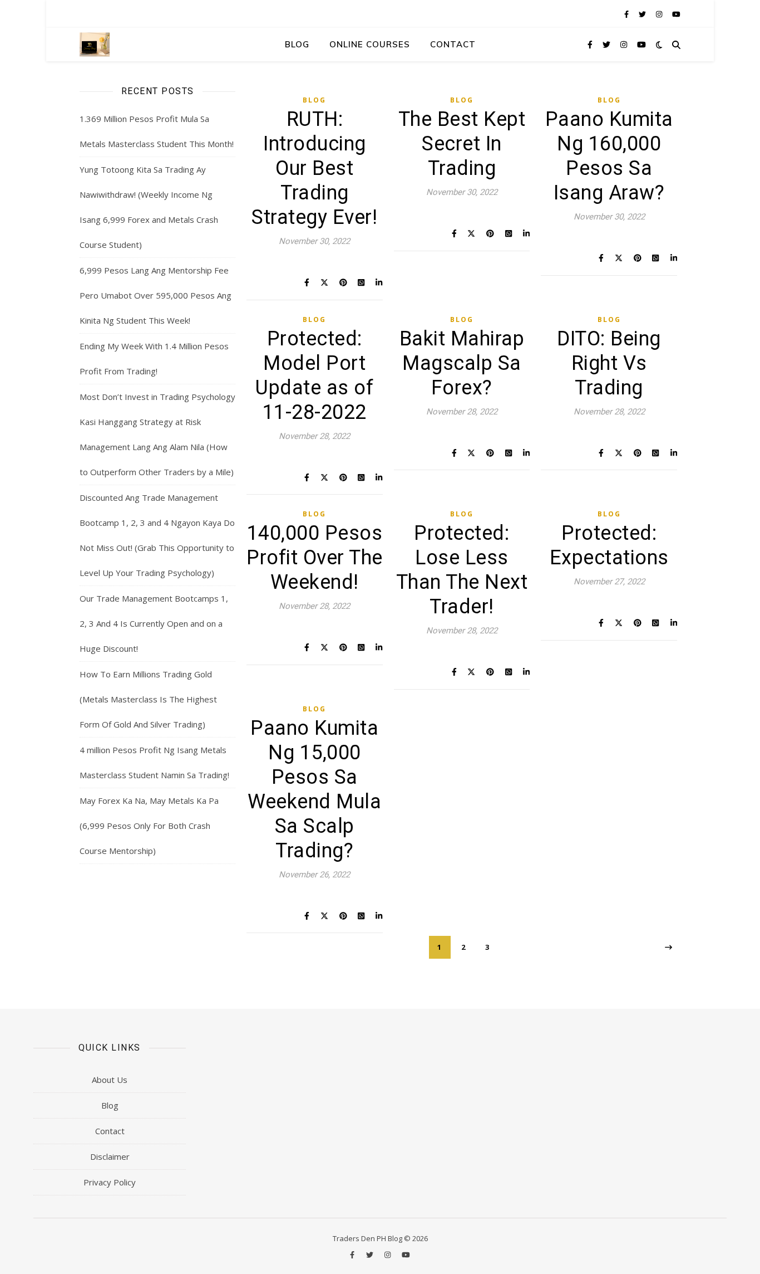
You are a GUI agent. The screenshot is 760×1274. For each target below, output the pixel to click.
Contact (453, 44)
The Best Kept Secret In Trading (462, 144)
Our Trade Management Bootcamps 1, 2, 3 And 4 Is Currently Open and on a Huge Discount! (154, 623)
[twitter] (643, 14)
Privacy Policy (109, 1182)
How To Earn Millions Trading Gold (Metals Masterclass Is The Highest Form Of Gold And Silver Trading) (148, 699)
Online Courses (369, 44)
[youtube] (676, 14)
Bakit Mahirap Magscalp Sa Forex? (462, 363)
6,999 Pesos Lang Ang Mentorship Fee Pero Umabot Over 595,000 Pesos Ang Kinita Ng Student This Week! (155, 295)
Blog (297, 44)
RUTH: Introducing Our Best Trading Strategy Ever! (314, 168)
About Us (109, 1079)
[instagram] (660, 14)
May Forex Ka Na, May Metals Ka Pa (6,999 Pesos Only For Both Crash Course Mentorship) (149, 825)
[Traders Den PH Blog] (95, 44)
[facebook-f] (627, 14)
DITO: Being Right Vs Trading (609, 363)
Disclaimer (110, 1156)
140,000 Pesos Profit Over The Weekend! (314, 557)
